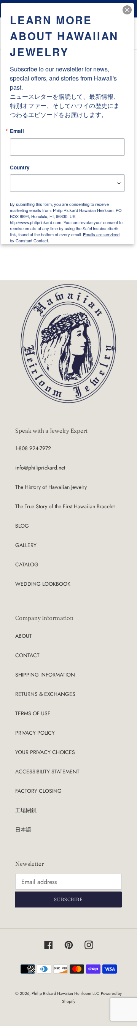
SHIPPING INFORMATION (45, 674)
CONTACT (27, 655)
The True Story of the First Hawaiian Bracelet (65, 506)
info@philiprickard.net (40, 467)
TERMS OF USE (33, 713)
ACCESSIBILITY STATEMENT (47, 771)
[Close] (127, 9)
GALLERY (26, 545)
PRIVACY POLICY (35, 733)
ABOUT (23, 636)
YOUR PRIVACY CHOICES (45, 752)
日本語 (23, 829)
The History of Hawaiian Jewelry (51, 487)
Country (20, 167)
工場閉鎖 (26, 810)
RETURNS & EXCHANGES (45, 694)
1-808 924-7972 (33, 448)
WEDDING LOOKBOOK (42, 584)
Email (17, 131)
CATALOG (26, 564)
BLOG (22, 526)
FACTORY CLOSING (38, 791)
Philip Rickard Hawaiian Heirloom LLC (65, 993)
